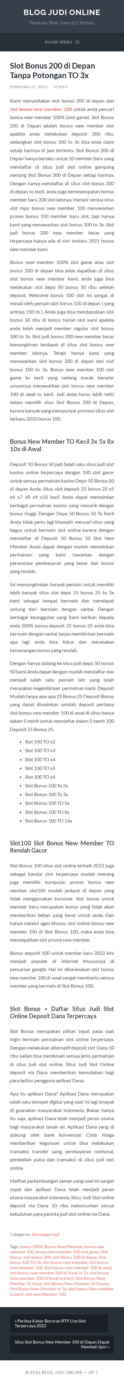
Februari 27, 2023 (29, 86)
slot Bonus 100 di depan (75, 1257)
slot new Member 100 (45, 1294)
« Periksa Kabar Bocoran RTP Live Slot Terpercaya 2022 (50, 1323)
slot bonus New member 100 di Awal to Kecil (59, 1275)
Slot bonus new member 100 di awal (77, 1267)
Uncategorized (45, 1234)
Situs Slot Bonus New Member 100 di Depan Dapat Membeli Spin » (62, 1344)
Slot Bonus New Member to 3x (38, 1288)
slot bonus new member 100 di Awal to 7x (49, 1272)
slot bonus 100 (37, 1257)
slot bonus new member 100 (41, 109)
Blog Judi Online (62, 12)
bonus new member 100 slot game (67, 1251)
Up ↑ (93, 1372)
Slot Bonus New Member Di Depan (76, 1283)
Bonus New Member (63, 1246)
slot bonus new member (65, 1262)
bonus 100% (31, 1246)
